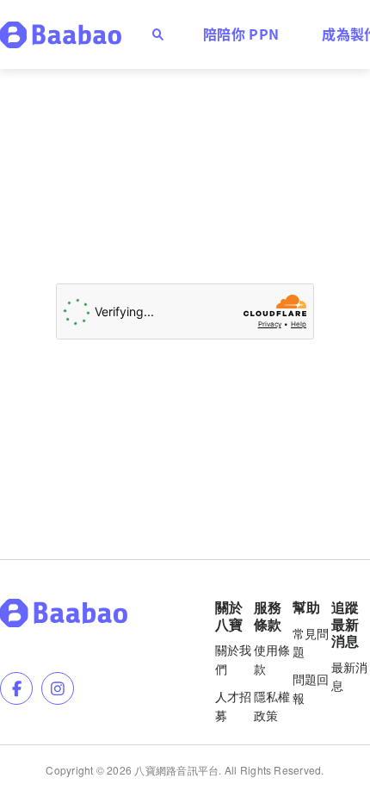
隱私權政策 (272, 706)
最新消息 (349, 676)
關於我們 (233, 659)
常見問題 (311, 643)
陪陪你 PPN (241, 33)
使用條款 (272, 659)
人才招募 (233, 706)
